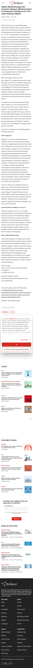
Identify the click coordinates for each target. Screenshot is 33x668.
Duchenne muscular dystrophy (10, 381)
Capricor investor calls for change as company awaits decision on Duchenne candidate (11, 385)
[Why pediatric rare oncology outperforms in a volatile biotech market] (28, 447)
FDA (2, 370)
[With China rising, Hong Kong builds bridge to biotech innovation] (28, 479)
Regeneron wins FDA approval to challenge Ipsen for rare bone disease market (12, 556)
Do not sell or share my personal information (16, 349)
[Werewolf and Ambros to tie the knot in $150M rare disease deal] (28, 409)
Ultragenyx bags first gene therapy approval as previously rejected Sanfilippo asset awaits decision (11, 568)
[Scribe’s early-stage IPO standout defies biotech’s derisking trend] (28, 544)
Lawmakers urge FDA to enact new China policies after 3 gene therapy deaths (11, 398)
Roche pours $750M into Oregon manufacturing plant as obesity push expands (11, 533)
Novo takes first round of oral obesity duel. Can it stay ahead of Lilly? (12, 489)
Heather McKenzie (5, 388)
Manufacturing (5, 530)
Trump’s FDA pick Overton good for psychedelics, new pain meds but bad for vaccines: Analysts (11, 458)
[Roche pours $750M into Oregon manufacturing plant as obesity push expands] (28, 531)
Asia (12, 312)
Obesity (3, 486)
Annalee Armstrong (5, 481)
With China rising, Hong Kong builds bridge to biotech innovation (10, 479)
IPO (2, 542)
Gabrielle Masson (5, 401)
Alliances (5, 312)
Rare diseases (5, 552)
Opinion (3, 444)
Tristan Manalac (4, 377)
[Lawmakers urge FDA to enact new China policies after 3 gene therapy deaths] (28, 398)
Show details (24, 339)
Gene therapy (5, 565)
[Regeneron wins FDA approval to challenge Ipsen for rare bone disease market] (28, 554)
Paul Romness (4, 449)
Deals (3, 406)
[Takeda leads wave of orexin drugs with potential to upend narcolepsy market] (28, 468)
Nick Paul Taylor (4, 470)
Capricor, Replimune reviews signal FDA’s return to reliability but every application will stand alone (11, 374)
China (2, 476)
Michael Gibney (4, 411)
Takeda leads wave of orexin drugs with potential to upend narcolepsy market (11, 468)
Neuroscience (5, 465)
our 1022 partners (11, 318)
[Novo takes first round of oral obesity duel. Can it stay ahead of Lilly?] (28, 489)
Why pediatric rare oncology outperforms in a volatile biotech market (11, 447)
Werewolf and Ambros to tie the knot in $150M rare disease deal (11, 409)
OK (16, 344)
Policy (3, 396)
